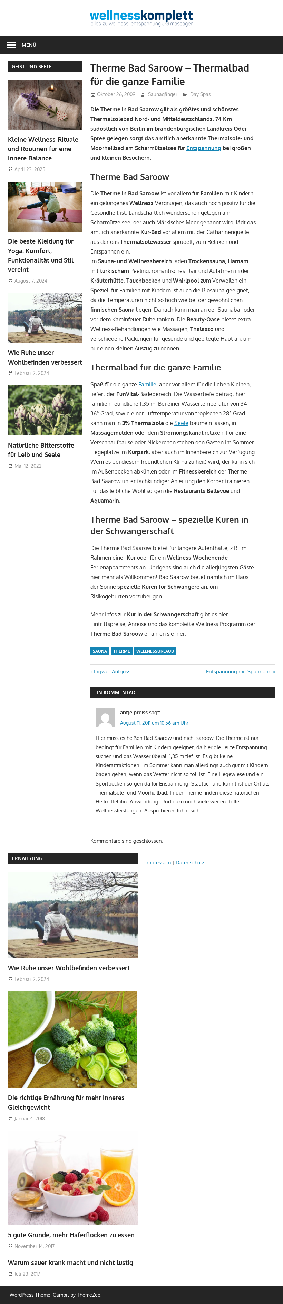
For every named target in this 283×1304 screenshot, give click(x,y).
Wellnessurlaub (155, 651)
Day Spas (200, 94)
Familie (147, 384)
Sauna (100, 651)
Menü (29, 45)
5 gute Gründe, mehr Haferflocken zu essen (71, 1235)
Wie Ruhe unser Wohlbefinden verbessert (69, 968)
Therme (121, 651)
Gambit (61, 1295)
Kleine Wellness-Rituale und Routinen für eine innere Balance (43, 149)
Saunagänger (162, 94)
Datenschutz (190, 862)
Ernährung (27, 858)
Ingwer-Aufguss (112, 671)
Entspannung (203, 148)
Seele (181, 423)
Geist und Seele (32, 67)
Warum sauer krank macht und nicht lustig (70, 1262)
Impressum (158, 862)
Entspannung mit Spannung (239, 671)
